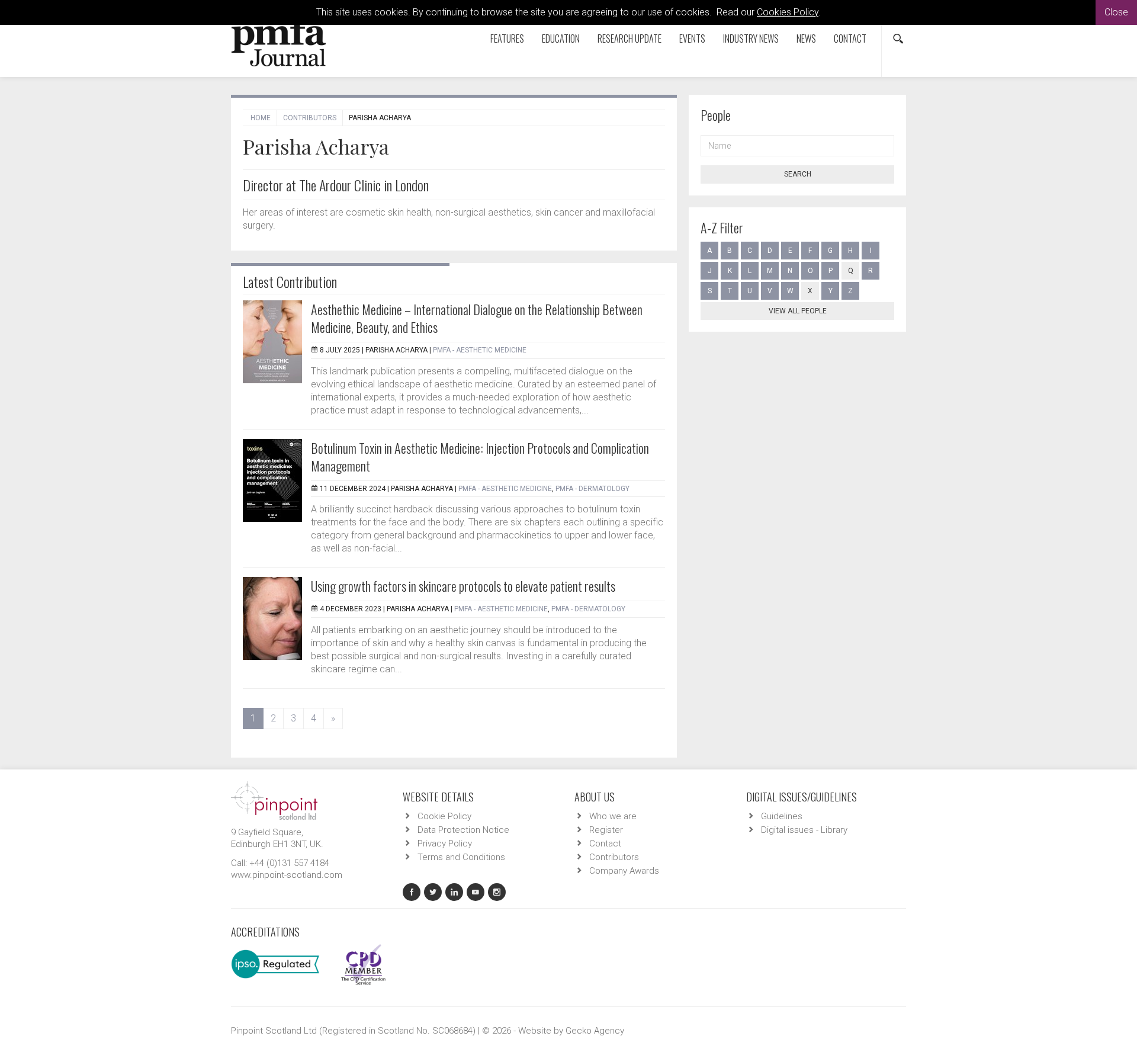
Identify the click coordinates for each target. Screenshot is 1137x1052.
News (806, 38)
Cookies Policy (787, 12)
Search (797, 174)
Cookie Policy (444, 816)
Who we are (613, 816)
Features (507, 38)
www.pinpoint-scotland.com (286, 875)
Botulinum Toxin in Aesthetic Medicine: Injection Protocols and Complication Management (480, 456)
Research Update (629, 38)
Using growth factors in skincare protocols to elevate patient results (463, 585)
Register (606, 830)
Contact (850, 38)
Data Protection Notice (463, 830)
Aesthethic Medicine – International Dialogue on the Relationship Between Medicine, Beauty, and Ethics (477, 318)
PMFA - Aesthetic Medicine (479, 350)
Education (561, 38)
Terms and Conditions (461, 857)
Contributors (309, 118)
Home (260, 118)
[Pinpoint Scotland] (274, 799)
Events (692, 38)
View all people (798, 311)
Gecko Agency (595, 1030)
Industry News (751, 38)
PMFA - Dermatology (592, 489)
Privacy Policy (444, 843)
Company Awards (624, 870)
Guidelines (781, 816)
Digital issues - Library (804, 830)
